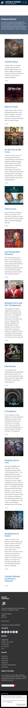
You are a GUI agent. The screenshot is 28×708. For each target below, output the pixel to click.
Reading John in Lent (12, 461)
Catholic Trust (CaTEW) (7, 642)
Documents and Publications (8, 665)
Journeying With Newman (12, 253)
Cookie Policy (10, 702)
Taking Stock (4, 662)
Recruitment (4, 667)
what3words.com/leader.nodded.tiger (10, 625)
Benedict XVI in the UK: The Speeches (13, 304)
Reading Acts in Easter (12, 535)
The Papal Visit (5, 644)
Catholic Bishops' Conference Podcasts (13, 578)
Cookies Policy (4, 693)
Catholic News (11, 62)
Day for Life (4, 656)
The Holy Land (5, 646)
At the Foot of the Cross (13, 151)
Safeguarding (4, 639)
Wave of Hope (11, 107)
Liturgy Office (4, 658)
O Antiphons (10, 411)
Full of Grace (10, 209)
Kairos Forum (4, 660)
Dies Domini (10, 366)
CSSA (2, 648)
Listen (6, 81)
